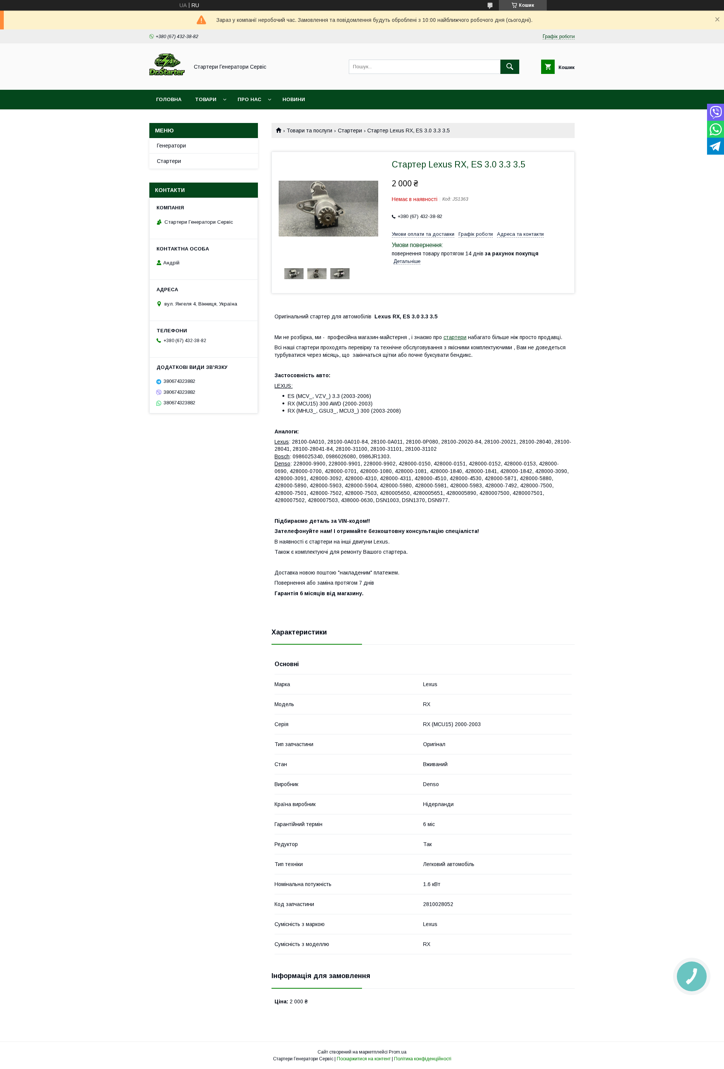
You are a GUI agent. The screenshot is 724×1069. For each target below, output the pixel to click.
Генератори (171, 146)
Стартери (350, 130)
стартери (454, 337)
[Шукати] (509, 67)
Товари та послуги (309, 130)
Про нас (249, 99)
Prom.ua (397, 1052)
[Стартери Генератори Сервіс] (167, 80)
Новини (293, 99)
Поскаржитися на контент (364, 1058)
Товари (205, 99)
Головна (168, 99)
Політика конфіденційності (422, 1058)
